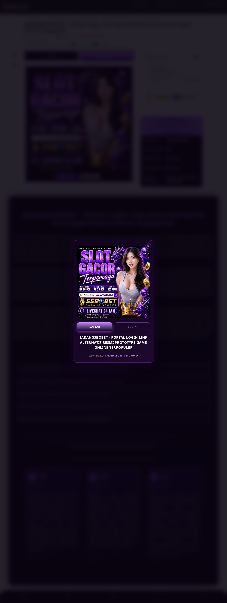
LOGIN (132, 327)
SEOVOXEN (132, 355)
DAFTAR (94, 326)
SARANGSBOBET (114, 355)
